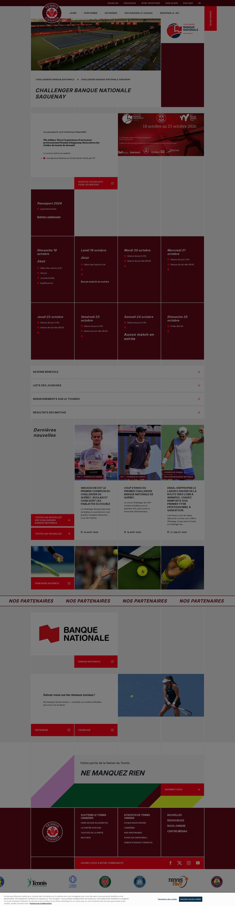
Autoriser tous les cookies (190, 899)
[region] (117, 899)
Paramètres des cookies (167, 899)
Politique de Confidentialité (41, 903)
